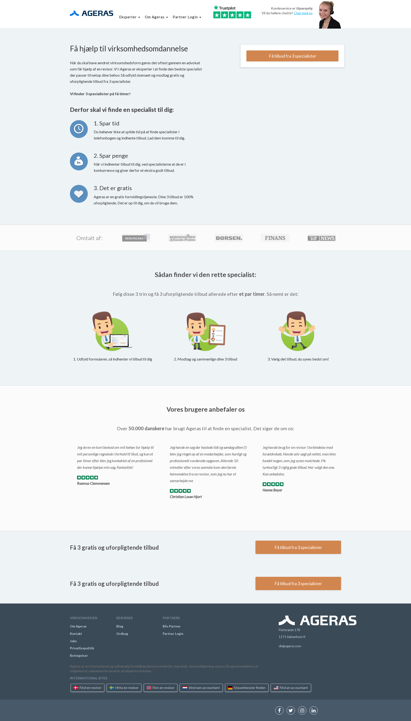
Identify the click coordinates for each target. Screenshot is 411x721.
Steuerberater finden (249, 688)
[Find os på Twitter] (292, 711)
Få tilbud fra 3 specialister (292, 56)
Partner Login (173, 634)
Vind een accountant (204, 688)
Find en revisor (90, 688)
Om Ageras (78, 626)
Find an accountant (293, 688)
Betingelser (79, 655)
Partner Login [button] (186, 17)
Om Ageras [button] (155, 17)
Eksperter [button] (128, 17)
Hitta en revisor (126, 688)
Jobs (73, 641)
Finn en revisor (163, 688)
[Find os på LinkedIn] (314, 711)
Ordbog (122, 634)
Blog (119, 626)
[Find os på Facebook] (280, 711)
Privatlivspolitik (82, 648)
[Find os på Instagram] (303, 711)
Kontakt (76, 634)
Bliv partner (172, 626)
